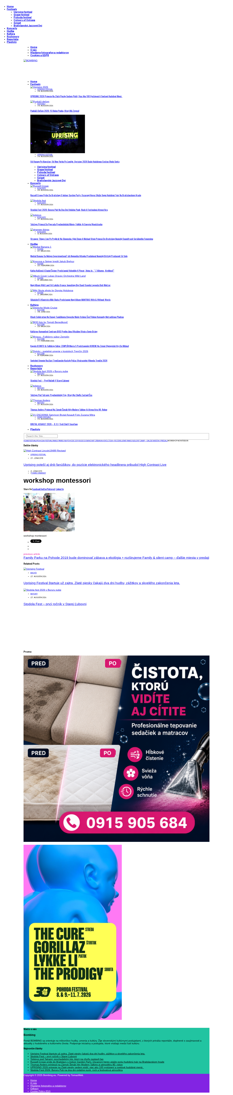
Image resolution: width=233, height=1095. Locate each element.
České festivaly (44, 417)
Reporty (40, 374)
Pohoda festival (23, 17)
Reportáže (12, 39)
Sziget (17, 23)
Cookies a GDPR (39, 55)
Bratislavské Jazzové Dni (28, 25)
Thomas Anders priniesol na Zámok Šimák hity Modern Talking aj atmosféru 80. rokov (68, 409)
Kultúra (11, 33)
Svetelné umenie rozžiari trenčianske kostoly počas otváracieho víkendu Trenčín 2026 (68, 360)
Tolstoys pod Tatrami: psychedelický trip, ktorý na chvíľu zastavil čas (61, 395)
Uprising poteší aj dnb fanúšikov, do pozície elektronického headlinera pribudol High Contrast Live (95, 464)
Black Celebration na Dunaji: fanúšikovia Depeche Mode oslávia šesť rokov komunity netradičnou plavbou (77, 317)
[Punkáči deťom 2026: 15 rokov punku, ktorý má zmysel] (39, 101)
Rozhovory (13, 36)
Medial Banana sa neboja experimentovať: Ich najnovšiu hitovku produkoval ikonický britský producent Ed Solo (78, 256)
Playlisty (12, 42)
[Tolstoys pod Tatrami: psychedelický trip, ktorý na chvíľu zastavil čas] (35, 385)
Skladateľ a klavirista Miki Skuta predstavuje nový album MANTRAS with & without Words (70, 299)
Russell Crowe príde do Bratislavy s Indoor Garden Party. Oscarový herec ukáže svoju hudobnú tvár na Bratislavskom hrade (85, 195)
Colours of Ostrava (24, 20)
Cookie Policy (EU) (40, 1091)
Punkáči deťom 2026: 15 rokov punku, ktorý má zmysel (54, 110)
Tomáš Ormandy (38, 473)
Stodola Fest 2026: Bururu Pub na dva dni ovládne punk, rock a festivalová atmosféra (69, 209)
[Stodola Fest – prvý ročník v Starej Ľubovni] (49, 371)
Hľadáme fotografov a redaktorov (49, 52)
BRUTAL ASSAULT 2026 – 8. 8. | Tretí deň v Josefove (54, 424)
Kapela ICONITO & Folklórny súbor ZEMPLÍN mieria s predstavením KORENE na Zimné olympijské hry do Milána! (79, 346)
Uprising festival (23, 12)
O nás (33, 50)
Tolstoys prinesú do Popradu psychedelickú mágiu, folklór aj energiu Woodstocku (66, 224)
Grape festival (21, 14)
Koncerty (12, 28)
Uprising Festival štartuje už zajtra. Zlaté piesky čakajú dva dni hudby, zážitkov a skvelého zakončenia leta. (102, 583)
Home (10, 6)
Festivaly (12, 9)
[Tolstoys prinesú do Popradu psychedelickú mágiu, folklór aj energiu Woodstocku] (35, 215)
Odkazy (34, 1088)
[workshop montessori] (49, 530)
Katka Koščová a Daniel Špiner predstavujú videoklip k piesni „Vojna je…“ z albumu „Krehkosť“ (72, 270)
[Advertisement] (86, 69)
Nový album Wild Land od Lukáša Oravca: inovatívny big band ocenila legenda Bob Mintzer (70, 285)
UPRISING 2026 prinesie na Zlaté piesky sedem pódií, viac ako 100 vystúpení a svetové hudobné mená (76, 96)
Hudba (10, 31)
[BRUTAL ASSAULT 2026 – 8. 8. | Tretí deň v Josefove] (62, 414)
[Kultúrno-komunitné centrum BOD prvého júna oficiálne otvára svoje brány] (49, 322)
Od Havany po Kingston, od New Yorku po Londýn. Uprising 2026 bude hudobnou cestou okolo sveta (74, 161)
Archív (33, 573)
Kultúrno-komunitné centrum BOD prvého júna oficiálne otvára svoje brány (63, 331)
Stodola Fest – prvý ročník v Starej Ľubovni (49, 380)
